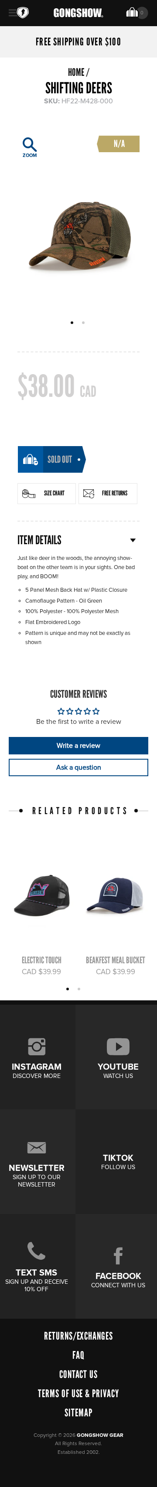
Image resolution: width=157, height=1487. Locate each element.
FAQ (78, 1355)
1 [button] (73, 323)
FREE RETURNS (114, 493)
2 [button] (84, 323)
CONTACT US (78, 1374)
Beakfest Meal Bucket (115, 960)
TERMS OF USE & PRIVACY (78, 1393)
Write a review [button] (78, 745)
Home (76, 72)
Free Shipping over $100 (78, 42)
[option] (78, 219)
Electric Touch (41, 960)
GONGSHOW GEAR (100, 1435)
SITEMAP (78, 1412)
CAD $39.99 (41, 972)
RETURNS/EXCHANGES (78, 1336)
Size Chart (54, 493)
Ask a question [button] (78, 767)
